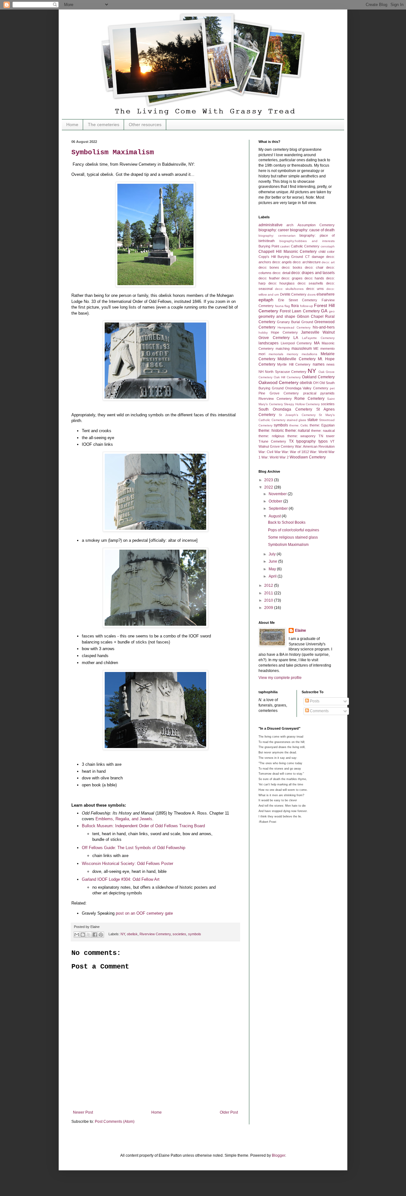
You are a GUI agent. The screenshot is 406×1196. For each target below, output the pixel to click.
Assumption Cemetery (316, 225)
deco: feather (269, 278)
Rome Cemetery (309, 398)
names (318, 364)
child (321, 251)
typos (323, 441)
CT (307, 257)
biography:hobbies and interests (307, 241)
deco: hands (314, 278)
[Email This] (77, 934)
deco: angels (282, 262)
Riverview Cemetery (155, 934)
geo (332, 311)
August (275, 516)
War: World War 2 (275, 457)
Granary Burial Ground (295, 322)
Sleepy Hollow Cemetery (302, 404)
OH (315, 383)
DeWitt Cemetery (293, 294)
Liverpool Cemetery (296, 343)
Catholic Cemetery (305, 246)
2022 (269, 487)
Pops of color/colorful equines (293, 530)
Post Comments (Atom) (114, 1121)
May (273, 569)
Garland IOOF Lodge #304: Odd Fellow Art (121, 879)
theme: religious (272, 436)
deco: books (292, 267)
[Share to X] (89, 934)
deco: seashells (311, 283)
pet (332, 388)
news (330, 364)
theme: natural (297, 430)
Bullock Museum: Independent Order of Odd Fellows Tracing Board (143, 825)
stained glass (296, 420)
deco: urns (315, 289)
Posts (314, 701)
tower (330, 436)
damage (318, 257)
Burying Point (269, 246)
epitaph (266, 299)
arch (289, 225)
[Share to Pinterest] (101, 934)
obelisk (132, 934)
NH (261, 372)
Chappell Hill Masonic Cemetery (288, 251)
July (273, 554)
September (279, 508)
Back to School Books (286, 522)
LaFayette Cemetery (318, 338)
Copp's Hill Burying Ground (281, 257)
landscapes (268, 343)
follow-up (306, 306)
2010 (269, 600)
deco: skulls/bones (289, 289)
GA (324, 310)
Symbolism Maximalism (112, 153)
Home (72, 124)
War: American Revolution (315, 446)
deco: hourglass (281, 283)
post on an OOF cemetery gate (144, 913)
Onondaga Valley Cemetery (307, 388)
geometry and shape (277, 316)
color (331, 251)
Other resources (145, 124)
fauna (279, 306)
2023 (269, 480)
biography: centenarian (277, 235)
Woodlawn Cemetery (308, 457)
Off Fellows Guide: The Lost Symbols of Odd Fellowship (133, 847)
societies (179, 934)
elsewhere (326, 294)
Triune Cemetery (272, 441)
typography (306, 441)
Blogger (278, 1155)
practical (309, 393)
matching (283, 348)
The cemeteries (103, 124)
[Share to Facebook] (95, 934)
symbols (194, 934)
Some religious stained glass (293, 537)
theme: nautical (323, 430)
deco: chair (314, 267)
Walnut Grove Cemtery (276, 446)
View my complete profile (280, 677)
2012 (269, 585)
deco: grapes (292, 278)
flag (287, 306)
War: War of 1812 (295, 452)
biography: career (274, 230)
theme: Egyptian (322, 425)
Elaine (300, 630)
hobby (263, 332)
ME (315, 348)
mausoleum (301, 348)
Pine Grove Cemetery (279, 393)
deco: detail (281, 273)
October (276, 501)
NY (123, 934)
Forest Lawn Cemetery (299, 311)
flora (295, 306)
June (273, 561)
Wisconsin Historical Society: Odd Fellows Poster (127, 863)
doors (311, 294)
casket (285, 246)
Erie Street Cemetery (298, 300)
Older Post (229, 1112)
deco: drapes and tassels (313, 273)
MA (317, 343)
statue (312, 420)
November (278, 494)
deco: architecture (307, 262)
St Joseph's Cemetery (297, 415)
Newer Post (83, 1112)
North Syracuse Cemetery (285, 372)
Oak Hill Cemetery (287, 377)
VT (332, 441)
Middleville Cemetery (296, 359)
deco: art (328, 262)
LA (295, 338)
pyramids (327, 393)
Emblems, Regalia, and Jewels (123, 818)
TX (291, 441)
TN (320, 436)
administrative (271, 225)
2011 (269, 593)
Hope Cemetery (284, 332)
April (273, 576)
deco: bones (269, 267)
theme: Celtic (299, 425)
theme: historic (271, 430)
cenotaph (328, 246)
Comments (319, 711)
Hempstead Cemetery (294, 327)
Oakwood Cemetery (278, 382)
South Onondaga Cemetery (285, 409)
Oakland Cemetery (318, 377)
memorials (276, 354)
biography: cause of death (312, 230)
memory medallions (302, 354)
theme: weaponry (301, 436)
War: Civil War (270, 452)
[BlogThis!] (83, 934)
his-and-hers (324, 327)
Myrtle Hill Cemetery (294, 364)
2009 (269, 607)
